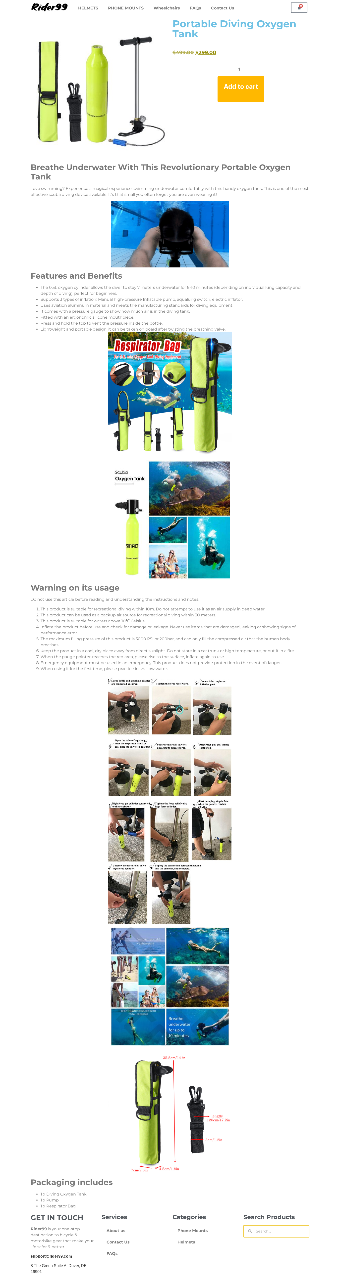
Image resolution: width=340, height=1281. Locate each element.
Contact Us (222, 8)
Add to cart (241, 86)
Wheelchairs (167, 8)
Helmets (186, 1242)
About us (116, 1230)
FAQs (195, 8)
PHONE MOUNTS (126, 8)
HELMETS (88, 8)
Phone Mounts (192, 1230)
